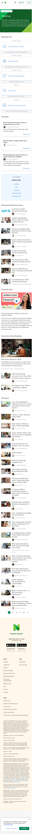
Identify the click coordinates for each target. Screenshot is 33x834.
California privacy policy (10, 709)
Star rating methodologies (7, 679)
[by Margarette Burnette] (13, 224)
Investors (6, 692)
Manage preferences (11, 828)
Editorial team (7, 683)
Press (4, 686)
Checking (16, 190)
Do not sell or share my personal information (15, 715)
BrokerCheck (17, 781)
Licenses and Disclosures (9, 740)
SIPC (26, 775)
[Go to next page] (27, 612)
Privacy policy (7, 706)
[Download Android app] (22, 645)
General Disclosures (21, 780)
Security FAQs (23, 664)
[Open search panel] (15, 2)
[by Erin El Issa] (13, 509)
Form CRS (21, 778)
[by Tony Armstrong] (13, 455)
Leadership (6, 664)
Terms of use (6, 700)
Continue (24, 828)
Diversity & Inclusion (9, 673)
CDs (16, 187)
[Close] (29, 819)
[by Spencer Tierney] (13, 235)
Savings (16, 184)
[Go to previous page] (5, 612)
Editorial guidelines (8, 676)
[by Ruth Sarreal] (13, 255)
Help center (22, 662)
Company (6, 662)
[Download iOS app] (11, 645)
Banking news (16, 196)
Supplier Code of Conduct (10, 703)
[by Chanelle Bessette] (13, 214)
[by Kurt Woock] (13, 439)
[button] (16, 301)
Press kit (5, 689)
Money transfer (16, 193)
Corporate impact (8, 670)
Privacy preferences (8, 712)
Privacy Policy (12, 779)
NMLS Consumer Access (8, 738)
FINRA (22, 775)
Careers (5, 667)
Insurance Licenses (7, 751)
